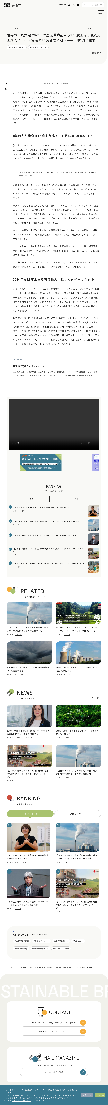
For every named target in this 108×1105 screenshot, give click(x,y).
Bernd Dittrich (56, 84)
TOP (8, 968)
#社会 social (78, 941)
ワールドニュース (14, 28)
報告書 (18, 101)
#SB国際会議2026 (22, 941)
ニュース (16, 968)
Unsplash (65, 84)
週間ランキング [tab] (30, 813)
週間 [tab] (31, 498)
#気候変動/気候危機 (38, 47)
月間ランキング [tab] (78, 813)
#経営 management (40, 948)
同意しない (87, 1095)
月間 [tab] (76, 498)
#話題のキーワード (41, 941)
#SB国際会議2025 (61, 941)
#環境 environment (17, 47)
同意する (100, 1095)
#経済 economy (21, 948)
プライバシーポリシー (21, 1100)
